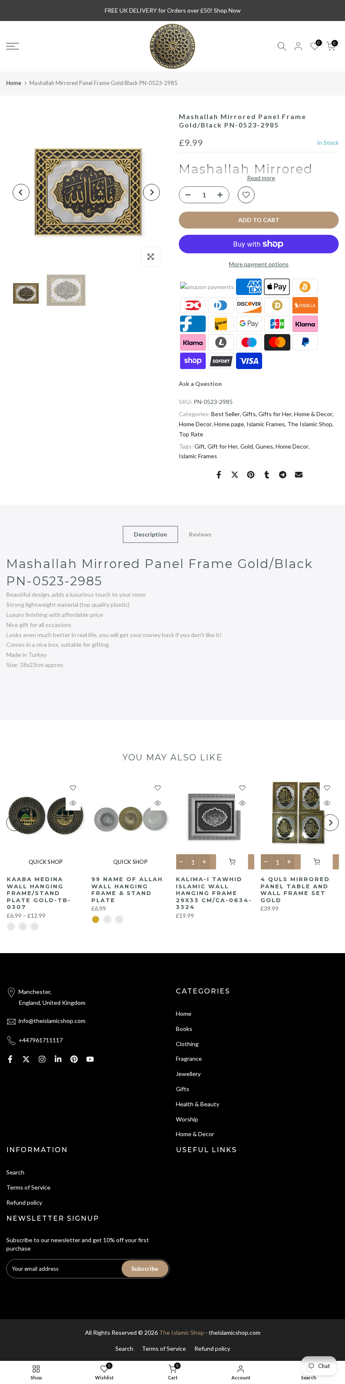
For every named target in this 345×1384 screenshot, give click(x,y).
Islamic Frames (266, 424)
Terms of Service (28, 1187)
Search (15, 1172)
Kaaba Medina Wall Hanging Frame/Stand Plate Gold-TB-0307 (38, 893)
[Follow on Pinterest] (74, 1059)
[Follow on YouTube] (90, 1059)
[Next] (151, 192)
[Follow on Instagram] (42, 1059)
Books (184, 1028)
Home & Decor (313, 413)
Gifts (249, 413)
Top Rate (191, 434)
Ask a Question (200, 383)
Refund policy (24, 1202)
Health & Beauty (197, 1104)
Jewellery (188, 1073)
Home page (229, 424)
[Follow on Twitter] (26, 1059)
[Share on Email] (299, 475)
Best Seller (225, 413)
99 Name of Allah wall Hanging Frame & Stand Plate (126, 889)
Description (150, 534)
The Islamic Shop (309, 424)
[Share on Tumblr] (267, 475)
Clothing (187, 1043)
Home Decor (195, 424)
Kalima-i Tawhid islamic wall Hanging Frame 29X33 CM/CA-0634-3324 (214, 893)
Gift (199, 446)
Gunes (264, 446)
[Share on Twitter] (235, 475)
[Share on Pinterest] (251, 475)
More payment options (259, 264)
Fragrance (189, 1058)
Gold (246, 446)
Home (13, 83)
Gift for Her (222, 446)
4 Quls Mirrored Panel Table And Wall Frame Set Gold (295, 889)
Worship (187, 1119)
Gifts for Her (275, 413)
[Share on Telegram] (283, 475)
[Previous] (21, 192)
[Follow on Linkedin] (58, 1059)
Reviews (200, 534)
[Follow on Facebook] (10, 1059)
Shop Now (227, 10)
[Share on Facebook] (219, 475)
